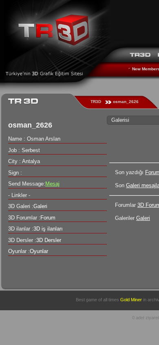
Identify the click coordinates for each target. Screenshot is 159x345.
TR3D (96, 101)
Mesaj (52, 184)
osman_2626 (126, 101)
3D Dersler (48, 240)
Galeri (143, 218)
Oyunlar (39, 251)
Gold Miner (131, 299)
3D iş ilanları (48, 229)
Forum (47, 218)
